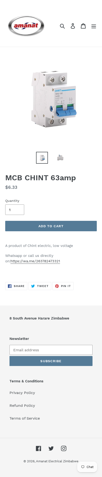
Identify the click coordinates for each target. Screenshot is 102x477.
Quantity (12, 201)
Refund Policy (22, 405)
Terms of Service (24, 418)
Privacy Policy (22, 392)
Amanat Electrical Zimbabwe (57, 461)
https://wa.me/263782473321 (35, 261)
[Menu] (93, 25)
